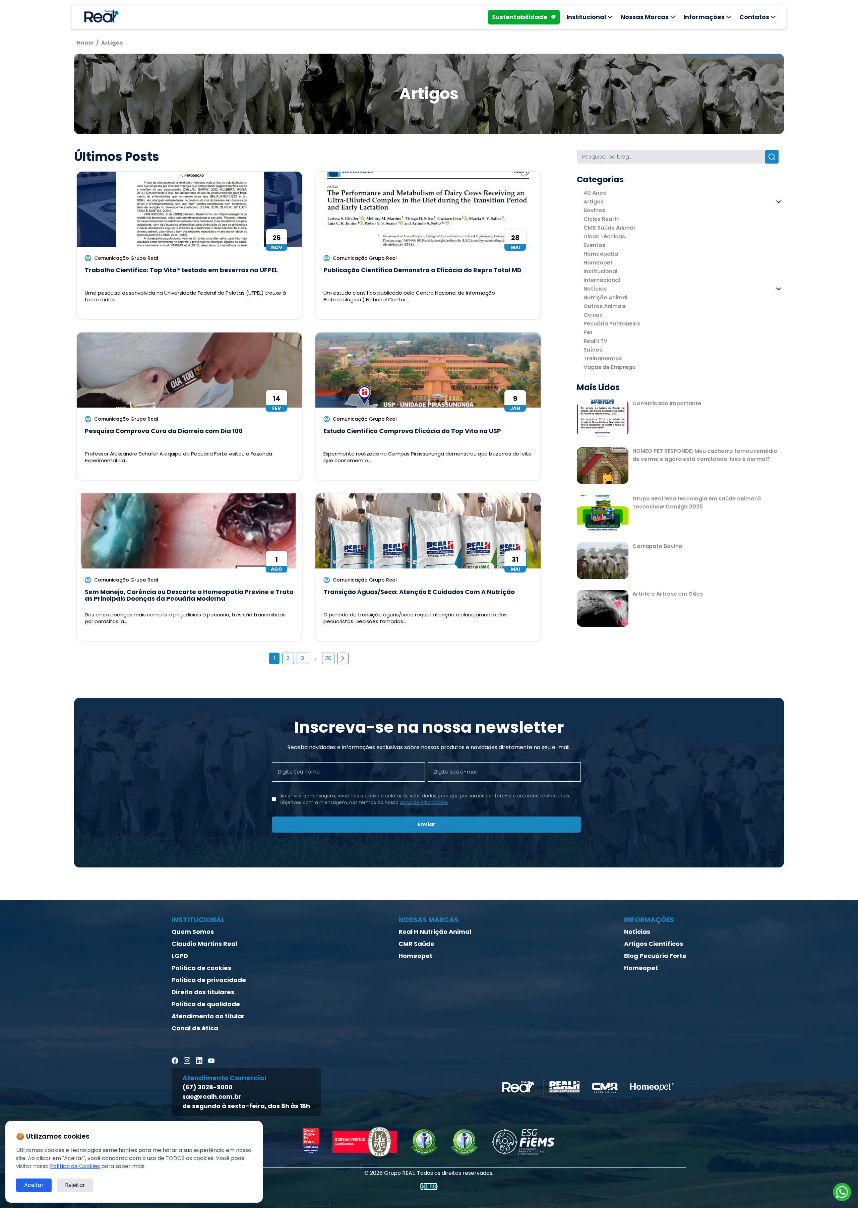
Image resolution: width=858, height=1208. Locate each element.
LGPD (180, 956)
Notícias (595, 289)
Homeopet (598, 262)
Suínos (593, 350)
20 (328, 658)
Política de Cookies (75, 1166)
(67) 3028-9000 (207, 1087)
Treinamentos (603, 358)
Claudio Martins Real (204, 944)
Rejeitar (75, 1185)
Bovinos (594, 210)
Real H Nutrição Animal (435, 931)
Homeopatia (601, 254)
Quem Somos (193, 931)
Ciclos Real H (601, 219)
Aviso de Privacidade (424, 802)
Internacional (602, 280)
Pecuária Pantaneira (612, 323)
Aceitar (34, 1185)
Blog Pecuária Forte (655, 956)
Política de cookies (201, 968)
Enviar (426, 824)
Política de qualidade (206, 1004)
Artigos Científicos (653, 944)
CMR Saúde (416, 944)
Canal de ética (195, 1028)
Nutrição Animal (605, 297)
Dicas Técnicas (604, 236)
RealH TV (595, 341)
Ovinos (593, 315)
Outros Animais (605, 306)
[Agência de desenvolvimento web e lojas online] (429, 1187)
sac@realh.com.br (211, 1096)
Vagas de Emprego (610, 367)
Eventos (594, 245)
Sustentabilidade (519, 17)
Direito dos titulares (203, 992)
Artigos (594, 201)
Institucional (600, 271)
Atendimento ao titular (208, 1016)
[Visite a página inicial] (100, 17)
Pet (588, 332)
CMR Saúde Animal (609, 228)
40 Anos (595, 193)
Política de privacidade (209, 980)
